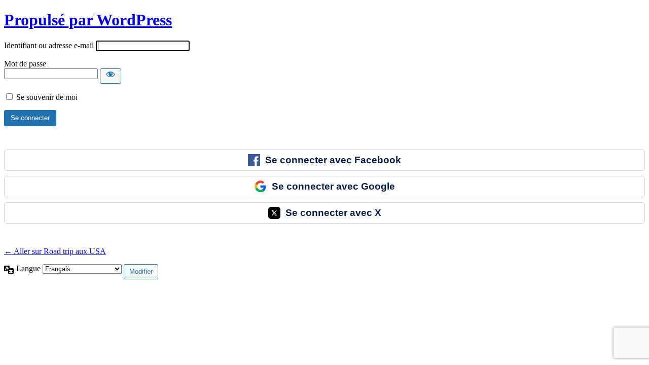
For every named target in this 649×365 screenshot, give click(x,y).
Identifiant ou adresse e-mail (49, 45)
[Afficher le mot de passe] (110, 76)
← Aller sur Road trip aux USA (55, 251)
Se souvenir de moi (47, 97)
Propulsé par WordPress (88, 20)
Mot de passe (25, 63)
